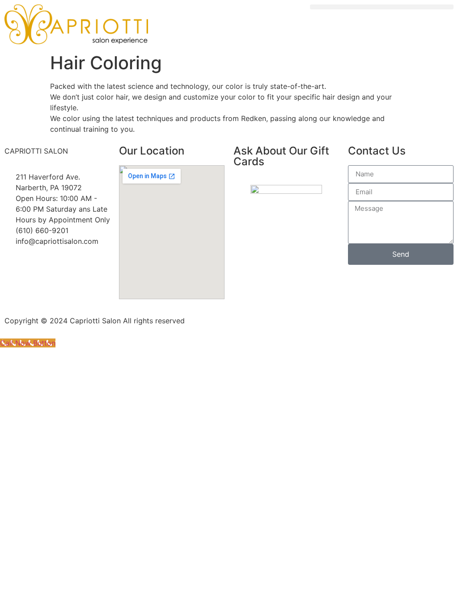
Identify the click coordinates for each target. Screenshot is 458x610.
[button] (382, 6)
